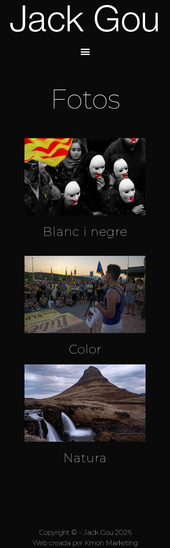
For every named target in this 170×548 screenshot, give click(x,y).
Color (85, 349)
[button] (85, 51)
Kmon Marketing (111, 542)
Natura (85, 457)
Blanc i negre (85, 231)
